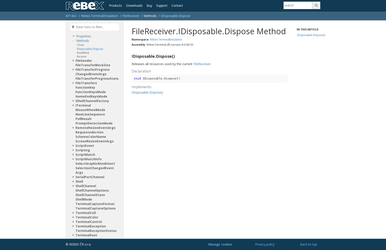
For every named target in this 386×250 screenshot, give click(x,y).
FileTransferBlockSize (93, 65)
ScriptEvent (85, 145)
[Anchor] (130, 56)
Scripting (83, 150)
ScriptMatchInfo (89, 159)
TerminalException (91, 226)
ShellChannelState (90, 195)
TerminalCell (86, 213)
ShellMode (84, 199)
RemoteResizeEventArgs (95, 128)
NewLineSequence (90, 114)
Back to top (308, 244)
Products (115, 5)
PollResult (84, 119)
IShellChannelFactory (92, 101)
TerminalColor (87, 217)
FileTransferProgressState (97, 78)
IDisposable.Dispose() (147, 92)
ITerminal (83, 105)
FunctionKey (85, 87)
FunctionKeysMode (91, 92)
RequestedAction (89, 132)
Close (80, 45)
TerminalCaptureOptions (96, 208)
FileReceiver (130, 16)
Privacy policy (265, 244)
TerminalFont (86, 235)
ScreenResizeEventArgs (95, 141)
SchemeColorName (91, 137)
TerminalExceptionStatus (96, 231)
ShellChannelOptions (92, 190)
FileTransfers (86, 83)
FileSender (84, 60)
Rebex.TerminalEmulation (99, 16)
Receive (81, 56)
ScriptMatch (85, 154)
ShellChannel (86, 186)
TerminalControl (89, 222)
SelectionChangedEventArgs (95, 170)
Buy (149, 5)
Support (162, 5)
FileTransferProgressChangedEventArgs (93, 71)
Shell (79, 181)
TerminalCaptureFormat (95, 204)
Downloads (134, 5)
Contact (177, 5)
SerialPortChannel (90, 177)
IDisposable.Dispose (175, 16)
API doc (71, 16)
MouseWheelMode (90, 110)
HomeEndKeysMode (91, 96)
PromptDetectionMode (94, 123)
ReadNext (83, 53)
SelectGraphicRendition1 (95, 163)
